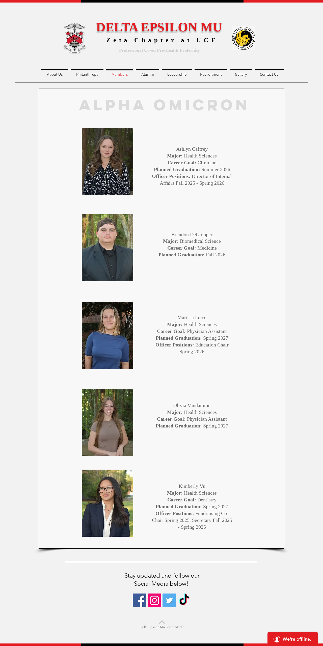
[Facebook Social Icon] (139, 600)
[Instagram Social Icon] (154, 600)
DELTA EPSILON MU (159, 27)
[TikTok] (184, 600)
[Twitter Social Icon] (169, 600)
